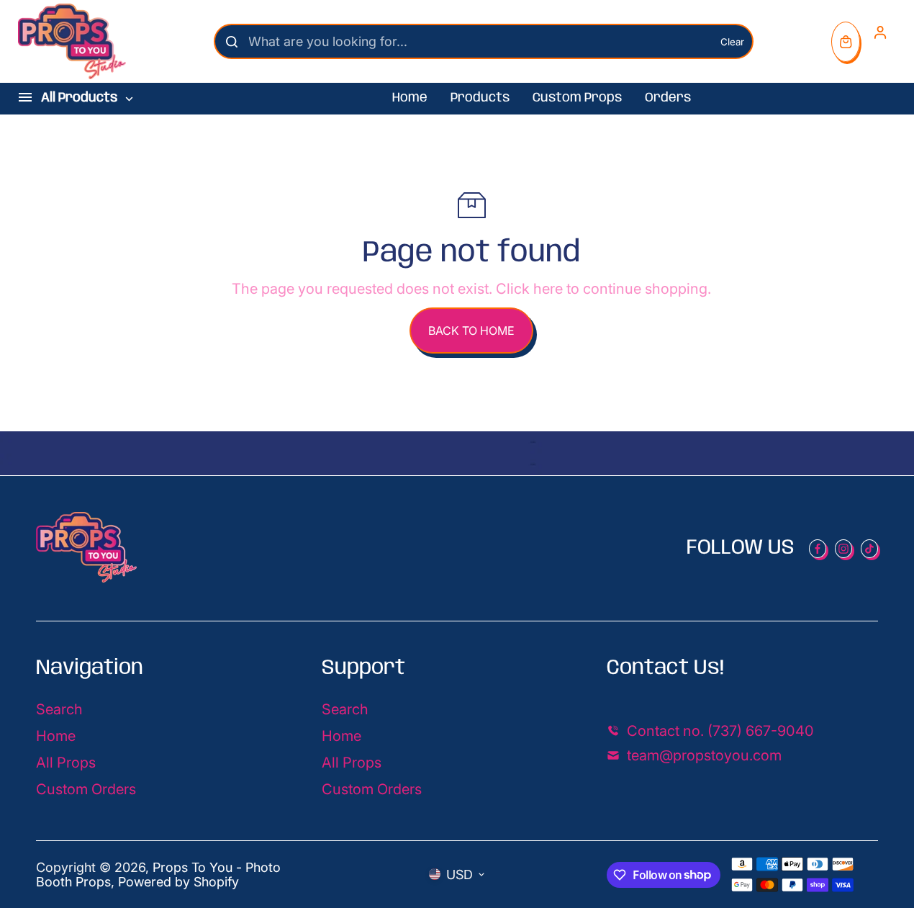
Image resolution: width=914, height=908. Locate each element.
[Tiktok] (869, 548)
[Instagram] (843, 548)
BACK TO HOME (471, 330)
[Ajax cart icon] (845, 42)
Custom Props (577, 97)
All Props (66, 762)
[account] (880, 32)
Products (480, 97)
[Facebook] (817, 548)
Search (59, 709)
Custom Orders (86, 789)
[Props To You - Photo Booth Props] (72, 41)
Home (409, 97)
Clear (732, 42)
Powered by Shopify (178, 881)
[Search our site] (231, 42)
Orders (668, 97)
